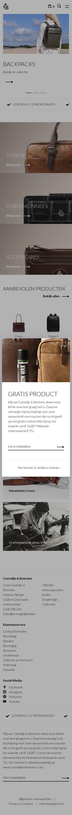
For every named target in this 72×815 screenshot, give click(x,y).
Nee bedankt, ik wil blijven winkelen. (39, 467)
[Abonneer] (59, 446)
